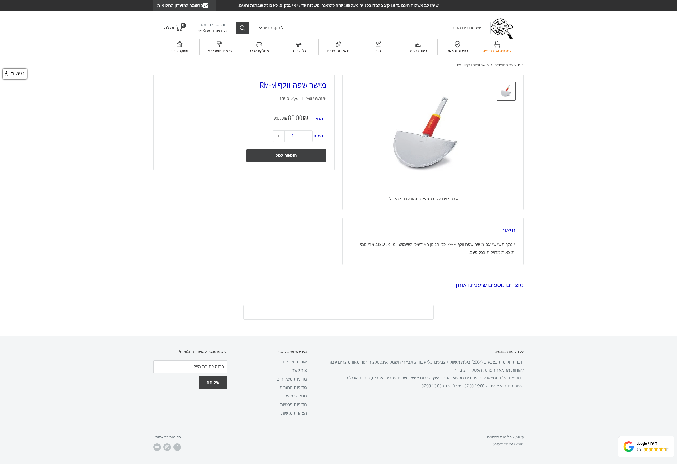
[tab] (497, 47)
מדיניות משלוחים (292, 379)
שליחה (213, 382)
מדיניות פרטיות (293, 404)
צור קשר (299, 370)
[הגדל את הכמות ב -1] (278, 136)
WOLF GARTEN (316, 98)
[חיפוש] (242, 28)
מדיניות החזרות (293, 387)
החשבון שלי (214, 31)
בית (521, 65)
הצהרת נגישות (294, 413)
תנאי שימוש (296, 396)
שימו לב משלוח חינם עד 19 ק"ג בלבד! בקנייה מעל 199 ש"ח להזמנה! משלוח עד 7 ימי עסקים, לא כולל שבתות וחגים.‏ (338, 5)
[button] (15, 74)
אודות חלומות (295, 362)
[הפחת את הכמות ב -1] (306, 136)
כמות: (318, 136)
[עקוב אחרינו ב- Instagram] (167, 447)
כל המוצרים (503, 65)
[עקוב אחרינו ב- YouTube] (157, 447)
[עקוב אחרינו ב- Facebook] (177, 447)
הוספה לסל (286, 155)
